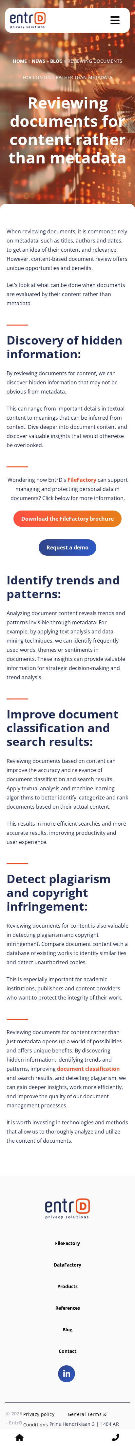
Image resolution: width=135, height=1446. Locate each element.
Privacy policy (38, 1414)
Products (67, 1286)
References (67, 1308)
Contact (67, 1351)
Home (20, 61)
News (38, 61)
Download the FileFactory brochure (67, 518)
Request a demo (67, 547)
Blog (56, 61)
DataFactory (67, 1265)
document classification (88, 1068)
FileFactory (82, 479)
